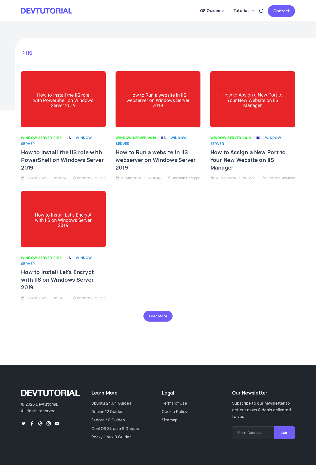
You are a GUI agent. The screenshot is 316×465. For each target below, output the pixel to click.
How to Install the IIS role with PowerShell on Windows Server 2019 (62, 160)
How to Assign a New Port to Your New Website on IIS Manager (248, 160)
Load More (158, 316)
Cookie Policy (174, 411)
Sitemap (169, 420)
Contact (281, 11)
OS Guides (210, 10)
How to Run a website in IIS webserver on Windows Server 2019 (156, 160)
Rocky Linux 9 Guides (111, 437)
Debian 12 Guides (107, 411)
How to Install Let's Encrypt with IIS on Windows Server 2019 (57, 279)
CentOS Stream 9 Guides (115, 428)
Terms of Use (174, 403)
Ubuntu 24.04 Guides (111, 403)
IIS (69, 137)
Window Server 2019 (41, 137)
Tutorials (242, 10)
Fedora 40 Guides (108, 420)
